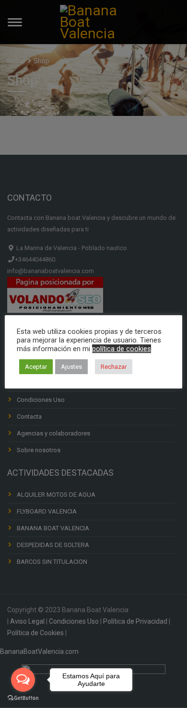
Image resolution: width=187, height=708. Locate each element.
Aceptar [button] (36, 366)
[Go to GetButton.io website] (23, 698)
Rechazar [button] (114, 366)
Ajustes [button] (71, 366)
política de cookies (121, 348)
